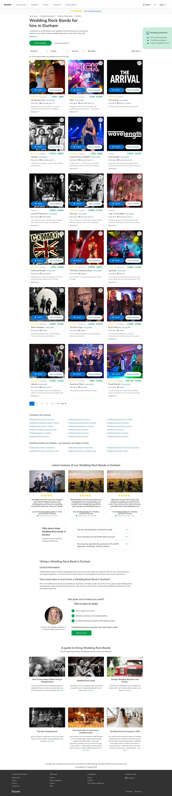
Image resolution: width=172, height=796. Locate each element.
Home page (33, 16)
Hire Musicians (21, 5)
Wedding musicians (47, 16)
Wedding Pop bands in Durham (79, 419)
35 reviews (82, 267)
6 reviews (82, 97)
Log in (162, 5)
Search (147, 5)
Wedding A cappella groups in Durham (43, 430)
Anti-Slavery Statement (95, 783)
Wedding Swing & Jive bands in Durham (82, 423)
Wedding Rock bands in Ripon (117, 451)
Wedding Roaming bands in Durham (120, 419)
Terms (14, 780)
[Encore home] (7, 4)
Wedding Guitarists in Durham (118, 436)
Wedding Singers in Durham (78, 430)
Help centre (16, 778)
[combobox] (39, 51)
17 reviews (43, 381)
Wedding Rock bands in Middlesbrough (82, 451)
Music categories (56, 780)
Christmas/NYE (70, 5)
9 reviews (43, 97)
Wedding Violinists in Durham (117, 433)
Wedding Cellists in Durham (39, 436)
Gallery (52, 783)
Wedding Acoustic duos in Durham (119, 426)
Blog (51, 786)
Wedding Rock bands (64, 16)
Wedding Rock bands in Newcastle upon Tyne (123, 448)
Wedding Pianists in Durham (78, 436)
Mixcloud (138, 791)
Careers (90, 780)
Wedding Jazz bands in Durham (118, 423)
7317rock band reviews (92, 11)
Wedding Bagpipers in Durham (40, 433)
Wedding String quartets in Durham (42, 419)
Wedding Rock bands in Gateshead (80, 448)
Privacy (14, 783)
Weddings (34, 5)
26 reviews (120, 324)
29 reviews (43, 324)
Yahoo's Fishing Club (47, 512)
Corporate (56, 5)
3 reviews (43, 154)
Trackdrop (128, 791)
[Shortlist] (155, 5)
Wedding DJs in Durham (115, 430)
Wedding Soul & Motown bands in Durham (44, 423)
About (89, 778)
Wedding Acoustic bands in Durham (81, 426)
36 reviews (120, 267)
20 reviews (82, 324)
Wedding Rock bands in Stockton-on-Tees (44, 451)
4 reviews (120, 97)
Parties (45, 5)
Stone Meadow (84, 512)
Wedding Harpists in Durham (78, 433)
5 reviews (82, 154)
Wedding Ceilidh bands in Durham (41, 426)
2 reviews (34, 210)
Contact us (16, 786)
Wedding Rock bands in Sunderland (42, 448)
